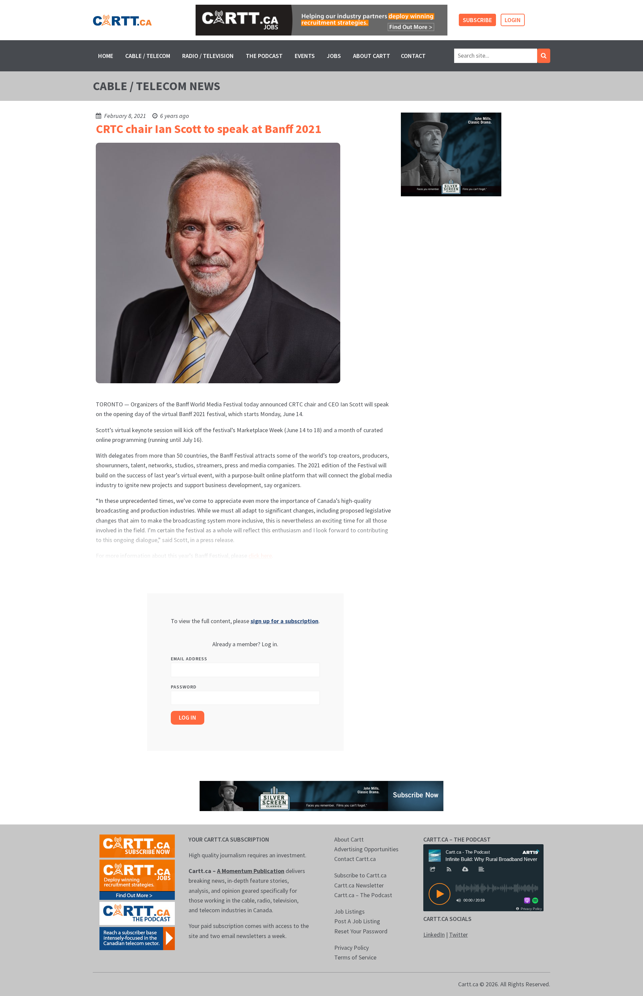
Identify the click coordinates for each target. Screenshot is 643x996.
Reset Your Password (360, 931)
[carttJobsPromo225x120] (137, 879)
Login (513, 20)
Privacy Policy (351, 947)
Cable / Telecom (147, 56)
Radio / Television (208, 56)
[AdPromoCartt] (137, 938)
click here (260, 555)
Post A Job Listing (357, 921)
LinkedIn (434, 934)
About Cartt (371, 56)
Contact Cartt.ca (355, 859)
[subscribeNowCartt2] (137, 845)
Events (305, 56)
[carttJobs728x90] (321, 20)
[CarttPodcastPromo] (137, 913)
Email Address (189, 659)
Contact (413, 56)
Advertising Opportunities (366, 849)
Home (105, 56)
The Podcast (264, 56)
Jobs (334, 56)
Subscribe (477, 20)
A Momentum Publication (250, 871)
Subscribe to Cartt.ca (360, 875)
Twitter (458, 934)
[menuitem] (106, 56)
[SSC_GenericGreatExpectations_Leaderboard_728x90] (321, 795)
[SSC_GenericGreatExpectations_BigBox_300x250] (451, 154)
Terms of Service (355, 957)
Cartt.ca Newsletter (359, 885)
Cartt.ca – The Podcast (363, 895)
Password (184, 687)
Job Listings (349, 911)
